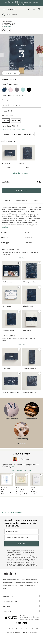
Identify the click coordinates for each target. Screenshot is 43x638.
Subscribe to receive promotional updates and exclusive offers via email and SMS (20, 523)
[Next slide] (41, 55)
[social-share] (3, 30)
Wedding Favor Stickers (11, 392)
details (7, 200)
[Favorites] (34, 9)
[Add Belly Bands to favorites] (39, 311)
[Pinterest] (20, 622)
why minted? (21, 200)
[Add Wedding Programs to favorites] (39, 349)
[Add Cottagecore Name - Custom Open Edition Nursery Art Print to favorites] (26, 474)
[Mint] (23, 89)
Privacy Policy (20, 629)
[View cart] (39, 9)
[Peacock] (4, 89)
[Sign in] (29, 9)
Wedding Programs (29, 368)
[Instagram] (25, 622)
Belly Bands (27, 330)
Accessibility (35, 629)
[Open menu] (4, 9)
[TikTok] (23, 622)
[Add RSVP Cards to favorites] (19, 287)
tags (36, 200)
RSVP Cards (7, 306)
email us (5, 227)
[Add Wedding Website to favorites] (19, 263)
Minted (4, 512)
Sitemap (28, 629)
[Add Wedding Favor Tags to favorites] (39, 373)
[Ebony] (29, 89)
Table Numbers (16, 512)
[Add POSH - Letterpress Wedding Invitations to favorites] (41, 474)
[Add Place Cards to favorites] (19, 349)
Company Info (8, 596)
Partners (6, 606)
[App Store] (11, 617)
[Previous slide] (2, 55)
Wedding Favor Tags (30, 392)
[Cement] (16, 89)
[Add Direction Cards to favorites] (39, 287)
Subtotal (5, 182)
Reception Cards (8, 330)
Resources (7, 611)
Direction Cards (28, 306)
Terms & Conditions (9, 629)
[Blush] (10, 89)
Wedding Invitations (29, 282)
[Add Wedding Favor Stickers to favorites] (19, 373)
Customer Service (10, 601)
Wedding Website (8, 282)
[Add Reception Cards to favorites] (19, 311)
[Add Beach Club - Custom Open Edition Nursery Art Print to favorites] (11, 474)
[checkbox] (9, 167)
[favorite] (9, 30)
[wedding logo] (11, 9)
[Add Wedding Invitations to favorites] (39, 263)
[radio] (5, 120)
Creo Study (7, 26)
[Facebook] (17, 622)
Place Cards (6, 368)
